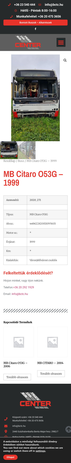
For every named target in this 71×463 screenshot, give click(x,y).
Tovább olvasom (17, 377)
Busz (21, 161)
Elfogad (10, 457)
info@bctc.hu (20, 294)
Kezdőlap (9, 161)
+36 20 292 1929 (23, 287)
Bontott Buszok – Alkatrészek (35, 22)
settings (40, 450)
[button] (61, 42)
